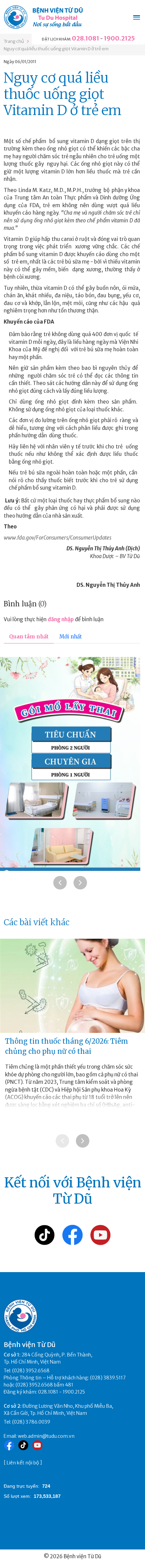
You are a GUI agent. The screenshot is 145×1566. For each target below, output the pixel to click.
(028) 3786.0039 (31, 1422)
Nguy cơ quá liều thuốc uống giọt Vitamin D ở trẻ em (56, 49)
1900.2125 (119, 38)
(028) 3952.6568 (31, 1371)
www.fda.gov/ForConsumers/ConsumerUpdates (57, 537)
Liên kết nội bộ (23, 1463)
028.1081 (85, 38)
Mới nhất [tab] (70, 636)
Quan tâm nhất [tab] (29, 636)
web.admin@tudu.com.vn (46, 1436)
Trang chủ (14, 41)
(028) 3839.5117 (108, 1378)
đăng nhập (61, 619)
